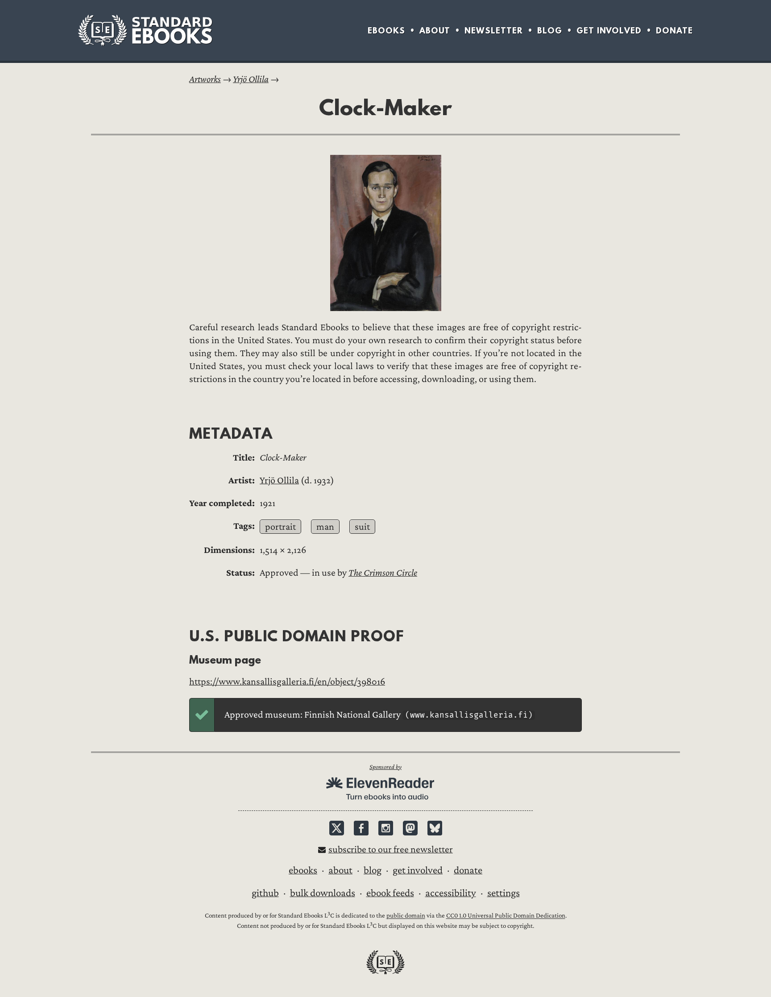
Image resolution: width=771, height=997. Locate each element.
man (325, 527)
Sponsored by (385, 767)
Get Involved (609, 30)
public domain (405, 916)
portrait (280, 527)
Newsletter (493, 30)
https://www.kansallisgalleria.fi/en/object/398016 (287, 681)
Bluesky (434, 828)
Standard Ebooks (145, 30)
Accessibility (450, 893)
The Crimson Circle (382, 572)
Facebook (361, 828)
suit (362, 527)
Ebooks (386, 30)
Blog (549, 30)
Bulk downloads (322, 893)
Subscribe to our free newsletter (390, 849)
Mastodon (410, 828)
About (434, 30)
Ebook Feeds (390, 893)
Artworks (205, 79)
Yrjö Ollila (251, 79)
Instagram (385, 828)
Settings (503, 893)
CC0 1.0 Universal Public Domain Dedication (505, 916)
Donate (674, 30)
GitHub (265, 893)
